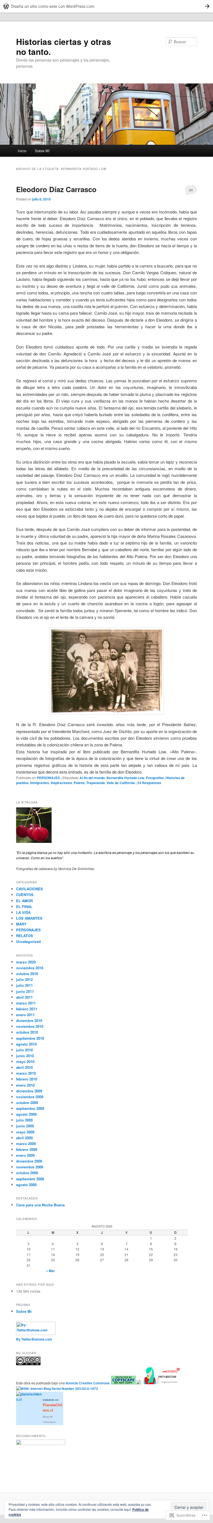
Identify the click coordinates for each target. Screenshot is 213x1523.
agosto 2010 (26, 1044)
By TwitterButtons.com (34, 1339)
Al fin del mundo (92, 777)
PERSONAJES (48, 777)
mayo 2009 (25, 1132)
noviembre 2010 (29, 1026)
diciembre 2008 (29, 1161)
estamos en (52, 1405)
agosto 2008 (26, 1184)
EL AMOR (24, 900)
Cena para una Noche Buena (40, 1204)
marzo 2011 (26, 1003)
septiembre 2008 (30, 1178)
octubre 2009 (27, 1102)
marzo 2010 (26, 1073)
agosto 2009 (26, 1114)
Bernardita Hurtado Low (125, 777)
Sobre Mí (42, 150)
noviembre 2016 (29, 967)
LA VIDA (23, 912)
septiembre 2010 (30, 1038)
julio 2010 (24, 1049)
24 (191, 189)
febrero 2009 (26, 1149)
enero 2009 (25, 1155)
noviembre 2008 (29, 1166)
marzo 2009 (26, 1143)
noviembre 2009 (29, 1096)
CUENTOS (25, 894)
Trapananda (95, 782)
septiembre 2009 (30, 1108)
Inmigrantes (39, 782)
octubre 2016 (27, 973)
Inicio (22, 150)
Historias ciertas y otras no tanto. (63, 46)
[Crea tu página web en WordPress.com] (106, 6)
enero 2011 (25, 1014)
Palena (79, 782)
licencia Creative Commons (88, 1382)
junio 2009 (25, 1125)
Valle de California (120, 782)
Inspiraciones (61, 782)
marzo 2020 (26, 962)
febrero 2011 (26, 1008)
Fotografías (155, 777)
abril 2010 (24, 1067)
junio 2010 (25, 1055)
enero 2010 (25, 1085)
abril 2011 (24, 997)
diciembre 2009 (29, 1091)
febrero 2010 (26, 1079)
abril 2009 (24, 1137)
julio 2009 (24, 1120)
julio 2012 (24, 979)
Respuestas (149, 782)
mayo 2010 (25, 1061)
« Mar (50, 1270)
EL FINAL (24, 906)
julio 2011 (24, 985)
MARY (21, 924)
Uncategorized (28, 941)
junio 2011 (25, 991)
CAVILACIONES (29, 888)
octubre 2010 (27, 1032)
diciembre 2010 (29, 1020)
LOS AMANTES (29, 918)
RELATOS (24, 935)
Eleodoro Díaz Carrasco (56, 189)
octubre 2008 (27, 1172)
